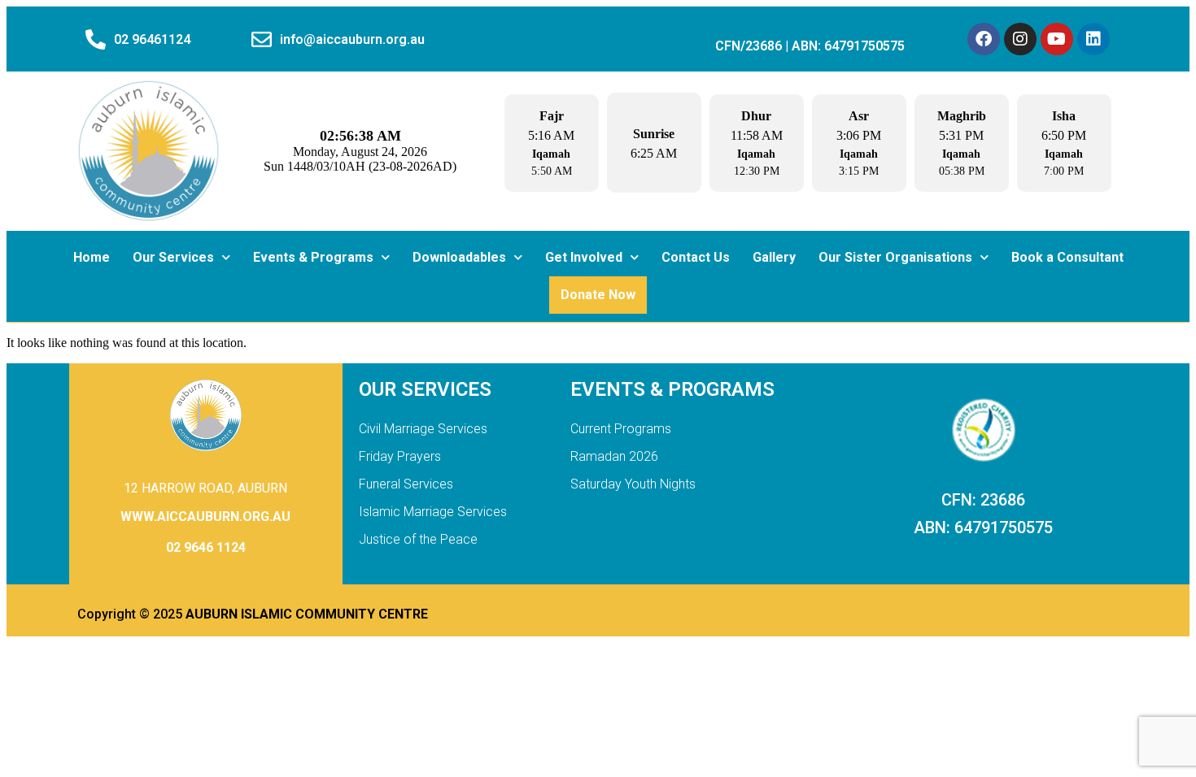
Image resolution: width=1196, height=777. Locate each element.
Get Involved (583, 257)
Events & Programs (313, 257)
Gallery (774, 257)
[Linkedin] (1093, 39)
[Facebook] (983, 39)
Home (91, 257)
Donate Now (598, 294)
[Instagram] (1020, 39)
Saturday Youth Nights (633, 484)
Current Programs (620, 428)
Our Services (173, 257)
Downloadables (459, 257)
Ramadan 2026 (614, 456)
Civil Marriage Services (423, 428)
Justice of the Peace (418, 539)
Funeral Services (406, 484)
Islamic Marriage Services (433, 511)
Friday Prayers (400, 456)
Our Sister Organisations (895, 257)
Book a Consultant (1067, 257)
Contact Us (695, 257)
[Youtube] (1057, 39)
